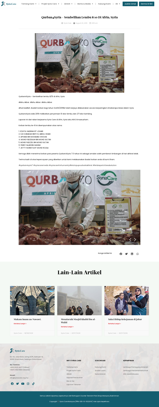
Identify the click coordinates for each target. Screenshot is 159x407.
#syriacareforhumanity (59, 165)
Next (135, 239)
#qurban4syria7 (26, 165)
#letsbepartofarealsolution (105, 165)
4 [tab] (34, 239)
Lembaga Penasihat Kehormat (135, 370)
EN (117, 4)
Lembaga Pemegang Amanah (135, 367)
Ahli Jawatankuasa (131, 374)
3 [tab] (30, 239)
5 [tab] (37, 239)
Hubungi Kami (104, 4)
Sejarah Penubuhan (75, 377)
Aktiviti (67, 4)
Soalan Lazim (100, 370)
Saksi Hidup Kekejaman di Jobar (125, 319)
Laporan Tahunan (74, 384)
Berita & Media (84, 4)
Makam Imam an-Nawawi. (27, 319)
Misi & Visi (70, 381)
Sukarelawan (100, 374)
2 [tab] (27, 239)
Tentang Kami (27, 4)
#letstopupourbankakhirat (80, 165)
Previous (130, 239)
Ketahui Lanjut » (20, 324)
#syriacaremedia (40, 165)
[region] (79, 207)
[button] (121, 254)
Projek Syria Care (49, 4)
